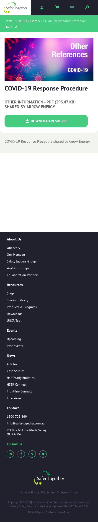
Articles (12, 364)
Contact (13, 408)
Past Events (15, 346)
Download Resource (48, 121)
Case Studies (15, 371)
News (11, 356)
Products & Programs (22, 307)
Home (9, 21)
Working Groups (18, 268)
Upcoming (14, 339)
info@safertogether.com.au (26, 423)
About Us (14, 239)
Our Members (16, 254)
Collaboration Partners (23, 275)
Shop (10, 293)
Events (12, 330)
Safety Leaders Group (21, 261)
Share (9, 27)
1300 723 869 (17, 416)
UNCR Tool (14, 321)
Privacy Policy (30, 492)
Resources (15, 285)
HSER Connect (16, 384)
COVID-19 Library (28, 21)
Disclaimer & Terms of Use (59, 492)
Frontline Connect (19, 391)
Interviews (14, 398)
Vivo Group (64, 512)
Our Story (13, 248)
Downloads (14, 314)
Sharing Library (17, 300)
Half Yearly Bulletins (21, 378)
